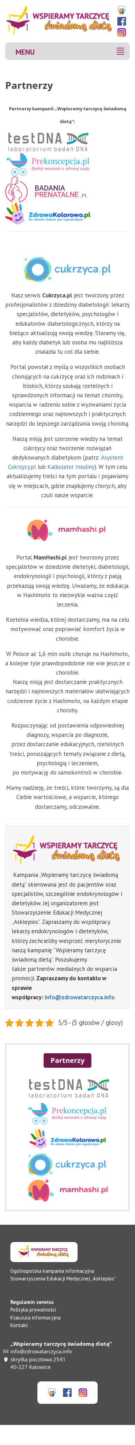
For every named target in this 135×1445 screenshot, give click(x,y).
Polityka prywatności (33, 1309)
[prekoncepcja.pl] (67, 1123)
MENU (25, 51)
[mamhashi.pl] (67, 1200)
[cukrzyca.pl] (67, 1174)
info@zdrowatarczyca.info (80, 997)
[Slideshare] (122, 10)
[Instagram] (122, 32)
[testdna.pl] (67, 1097)
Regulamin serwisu (32, 1302)
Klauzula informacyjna (35, 1317)
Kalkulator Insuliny (70, 467)
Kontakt (19, 1325)
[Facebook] (122, 21)
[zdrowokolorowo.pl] (67, 1148)
